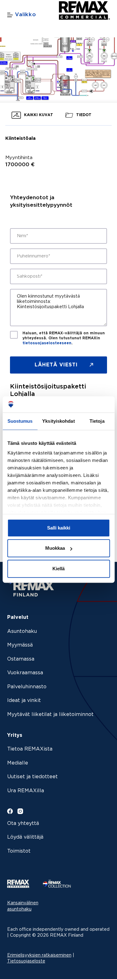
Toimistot (19, 851)
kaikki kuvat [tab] (38, 115)
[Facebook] (10, 811)
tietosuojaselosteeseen (46, 343)
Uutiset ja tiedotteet (32, 776)
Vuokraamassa (25, 673)
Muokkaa (55, 548)
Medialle (17, 763)
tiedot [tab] (83, 115)
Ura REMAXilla (25, 790)
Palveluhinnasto (26, 687)
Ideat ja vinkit (24, 700)
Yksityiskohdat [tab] (58, 421)
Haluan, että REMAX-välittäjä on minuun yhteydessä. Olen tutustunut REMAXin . (63, 338)
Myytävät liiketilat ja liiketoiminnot (50, 714)
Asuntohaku (22, 631)
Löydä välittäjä (25, 837)
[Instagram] (20, 811)
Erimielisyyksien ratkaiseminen (39, 955)
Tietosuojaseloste (26, 961)
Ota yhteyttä (23, 823)
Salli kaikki (58, 527)
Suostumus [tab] (20, 421)
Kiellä (58, 568)
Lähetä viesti (56, 365)
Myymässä (20, 645)
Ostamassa (20, 659)
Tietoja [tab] (97, 421)
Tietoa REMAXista (29, 749)
